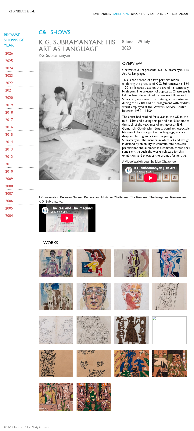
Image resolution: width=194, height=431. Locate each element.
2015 (9, 134)
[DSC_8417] (94, 262)
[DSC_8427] (56, 296)
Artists (106, 13)
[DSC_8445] (56, 363)
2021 (9, 90)
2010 (9, 171)
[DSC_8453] (56, 396)
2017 (9, 119)
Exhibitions (121, 13)
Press (174, 13)
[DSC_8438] (94, 329)
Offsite (162, 13)
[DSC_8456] (94, 396)
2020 (9, 97)
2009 (9, 178)
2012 (9, 156)
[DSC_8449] (131, 363)
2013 (9, 149)
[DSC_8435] (56, 329)
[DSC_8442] (169, 329)
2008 (9, 186)
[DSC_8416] (56, 262)
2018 (9, 112)
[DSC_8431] (131, 296)
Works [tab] (50, 242)
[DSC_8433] (169, 296)
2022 (9, 83)
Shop (151, 13)
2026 (9, 53)
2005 (9, 208)
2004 (9, 215)
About (183, 13)
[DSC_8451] (169, 363)
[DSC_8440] (131, 329)
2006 (9, 201)
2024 (9, 68)
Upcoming (138, 13)
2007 (9, 193)
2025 (9, 60)
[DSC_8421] (131, 262)
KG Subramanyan (54, 55)
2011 (9, 164)
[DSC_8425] (169, 262)
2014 (9, 142)
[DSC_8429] (94, 296)
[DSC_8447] (94, 363)
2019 (9, 105)
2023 (9, 75)
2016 (9, 127)
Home (95, 13)
